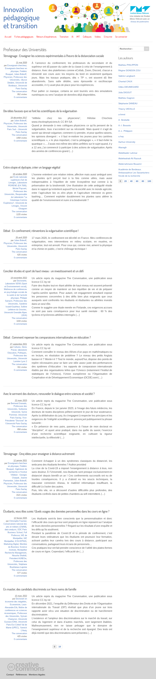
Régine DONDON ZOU (129, 70)
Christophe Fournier (17, 521)
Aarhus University (126, 142)
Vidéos (98, 36)
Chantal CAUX (125, 81)
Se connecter (121, 36)
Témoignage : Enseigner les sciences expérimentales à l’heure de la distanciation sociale (53, 56)
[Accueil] (78, 31)
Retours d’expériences (46, 36)
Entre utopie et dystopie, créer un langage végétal (31, 167)
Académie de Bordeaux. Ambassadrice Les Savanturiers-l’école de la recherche (134, 172)
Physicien (8, 77)
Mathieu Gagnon (126, 98)
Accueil (8, 36)
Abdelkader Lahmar (127, 153)
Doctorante (21, 281)
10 (59, 646)
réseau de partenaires (140, 22)
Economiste (15, 605)
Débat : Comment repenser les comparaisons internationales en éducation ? (47, 337)
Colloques (87, 36)
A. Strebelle (123, 120)
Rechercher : (126, 49)
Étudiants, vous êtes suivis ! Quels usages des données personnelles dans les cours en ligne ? (56, 511)
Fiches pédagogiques (23, 36)
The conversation (19, 91)
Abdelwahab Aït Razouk (129, 158)
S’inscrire (108, 36)
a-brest (121, 114)
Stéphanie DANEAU (127, 103)
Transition (64, 36)
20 (125, 181)
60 (137, 181)
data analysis (10, 530)
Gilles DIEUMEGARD (128, 87)
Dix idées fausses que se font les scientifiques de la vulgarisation (40, 111)
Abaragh (122, 147)
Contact (10, 674)
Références (21, 674)
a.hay (121, 136)
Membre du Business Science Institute (17, 547)
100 (149, 181)
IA (72, 36)
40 (131, 181)
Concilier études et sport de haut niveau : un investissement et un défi (43, 271)
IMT (78, 36)
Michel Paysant (19, 188)
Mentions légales (37, 674)
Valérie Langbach (126, 76)
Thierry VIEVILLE (126, 109)
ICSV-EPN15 (20, 541)
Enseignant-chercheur (16, 65)
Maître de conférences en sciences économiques (15, 610)
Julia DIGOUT (125, 92)
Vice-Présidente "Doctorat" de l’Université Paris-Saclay (16, 421)
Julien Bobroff (20, 74)
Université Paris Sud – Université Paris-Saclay (17, 129)
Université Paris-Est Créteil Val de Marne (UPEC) (16, 625)
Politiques (22, 353)
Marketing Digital (11, 544)
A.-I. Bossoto (124, 125)
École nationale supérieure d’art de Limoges (18, 180)
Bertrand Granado (18, 403)
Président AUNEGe (17, 558)
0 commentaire (20, 97)
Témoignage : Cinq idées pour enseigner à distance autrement (39, 454)
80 (143, 181)
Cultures (17, 347)
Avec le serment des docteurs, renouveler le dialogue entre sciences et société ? (49, 394)
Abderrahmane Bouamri (130, 164)
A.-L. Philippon (125, 131)
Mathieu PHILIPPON (128, 65)
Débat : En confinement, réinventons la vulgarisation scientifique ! (40, 231)
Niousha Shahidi (19, 556)
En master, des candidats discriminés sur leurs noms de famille (39, 589)
